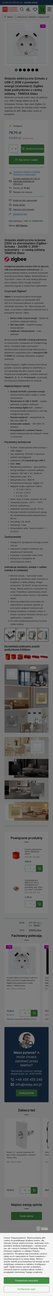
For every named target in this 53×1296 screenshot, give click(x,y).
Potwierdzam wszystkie (26, 1280)
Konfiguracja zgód (26, 1289)
